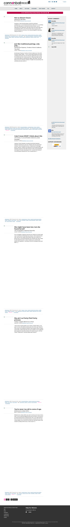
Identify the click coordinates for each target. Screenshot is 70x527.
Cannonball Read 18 (17, 2)
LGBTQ (9, 129)
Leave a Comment (28, 20)
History (6, 311)
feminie (27, 311)
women (13, 221)
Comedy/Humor (30, 127)
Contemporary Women (38, 36)
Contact (5, 517)
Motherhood (28, 37)
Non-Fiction (18, 128)
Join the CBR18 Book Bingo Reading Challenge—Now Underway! (34, 12)
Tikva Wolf (40, 129)
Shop (5, 510)
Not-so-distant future (22, 18)
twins (38, 37)
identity (13, 37)
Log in (64, 1)
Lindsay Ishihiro (8, 494)
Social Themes (9, 221)
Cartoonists (22, 402)
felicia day (24, 311)
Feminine (6, 37)
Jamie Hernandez (32, 220)
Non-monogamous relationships (17, 129)
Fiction (35, 127)
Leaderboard (6, 514)
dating (40, 128)
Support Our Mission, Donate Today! (11, 507)
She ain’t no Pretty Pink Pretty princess (25, 319)
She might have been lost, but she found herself (27, 228)
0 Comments (13, 130)
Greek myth (35, 311)
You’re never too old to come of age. (28, 409)
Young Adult (20, 36)
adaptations (19, 311)
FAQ (4, 509)
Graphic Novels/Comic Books (36, 219)
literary (40, 220)
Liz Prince (29, 402)
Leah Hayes (17, 37)
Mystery (9, 311)
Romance (22, 128)
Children (20, 493)
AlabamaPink (6, 515)
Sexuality (30, 129)
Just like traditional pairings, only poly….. (27, 45)
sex (5, 221)
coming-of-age (25, 493)
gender (10, 37)
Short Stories (26, 128)
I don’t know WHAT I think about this (28, 136)
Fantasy (22, 310)
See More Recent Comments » (54, 138)
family (20, 220)
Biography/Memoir (24, 127)
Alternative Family (35, 128)
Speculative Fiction (14, 36)
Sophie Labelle (35, 129)
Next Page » (15, 499)
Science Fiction (8, 36)
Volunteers (6, 512)
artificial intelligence (29, 36)
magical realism (22, 37)
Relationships (25, 129)
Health (14, 128)
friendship (24, 220)
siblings (32, 37)
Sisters (35, 37)
